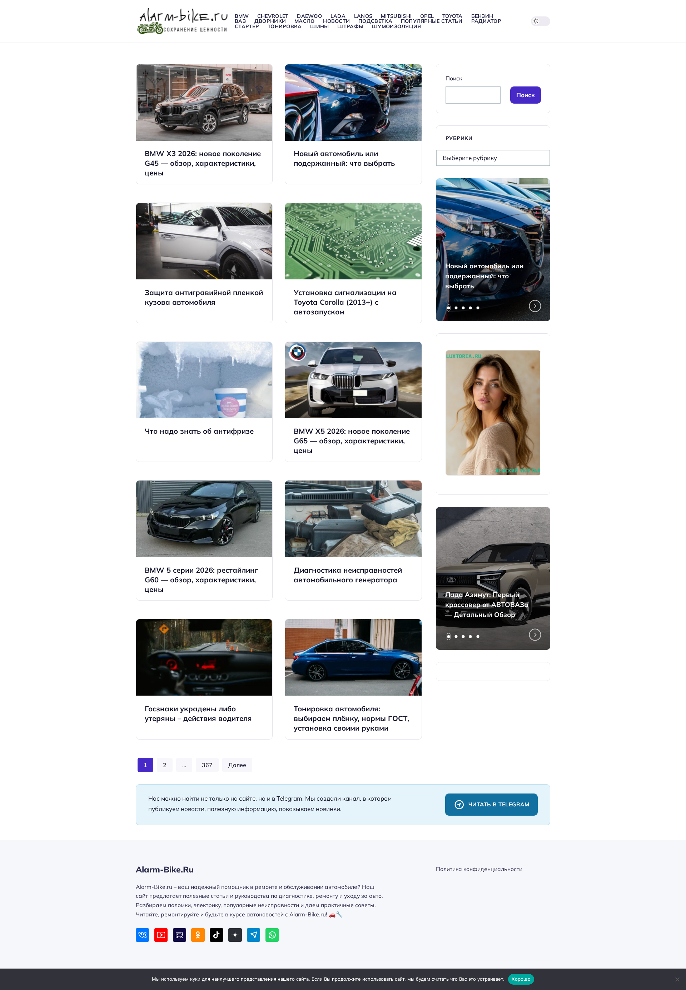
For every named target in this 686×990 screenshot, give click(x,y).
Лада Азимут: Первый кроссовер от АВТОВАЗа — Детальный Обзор (486, 604)
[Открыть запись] (204, 124)
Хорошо (521, 979)
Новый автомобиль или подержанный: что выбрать (484, 276)
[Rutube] (179, 934)
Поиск (454, 78)
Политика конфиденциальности (479, 868)
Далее (237, 764)
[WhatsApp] (272, 934)
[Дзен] (235, 934)
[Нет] (677, 979)
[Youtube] (161, 934)
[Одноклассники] (197, 934)
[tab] (448, 308)
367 (207, 764)
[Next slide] (535, 306)
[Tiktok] (216, 934)
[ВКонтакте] (142, 934)
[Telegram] (253, 934)
